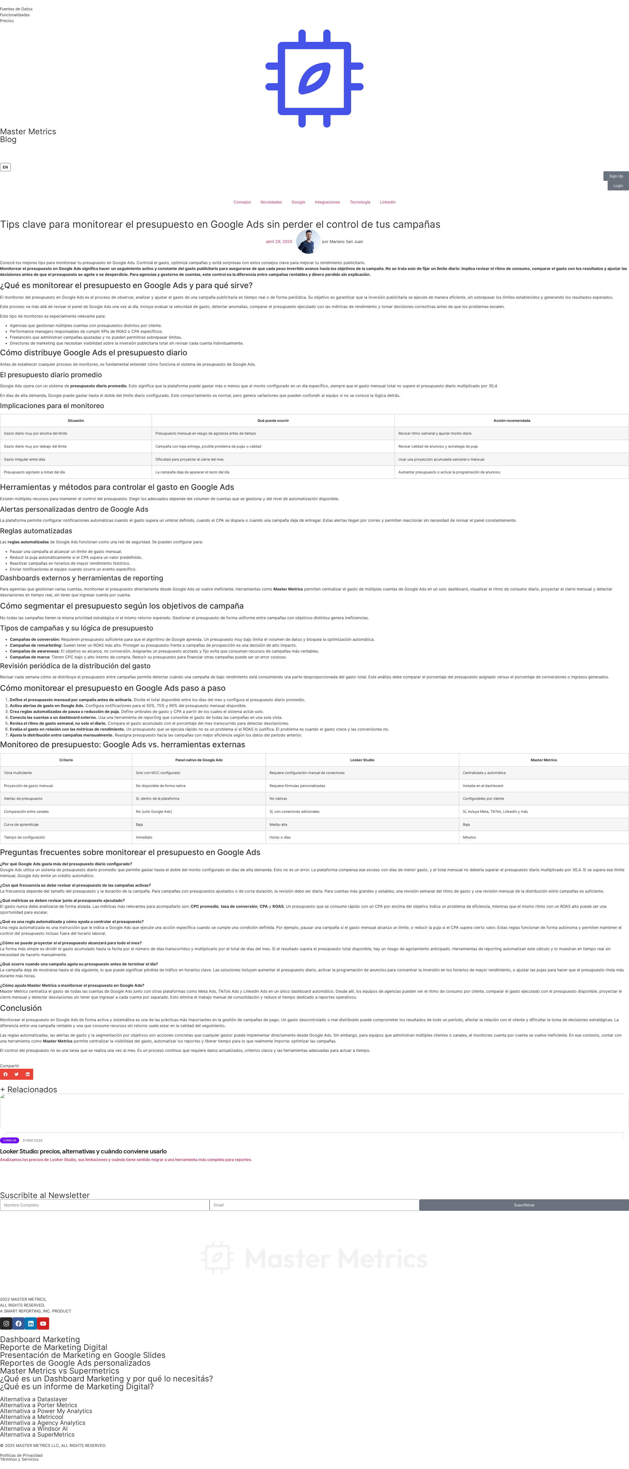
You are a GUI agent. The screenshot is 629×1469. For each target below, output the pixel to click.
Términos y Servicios (19, 1459)
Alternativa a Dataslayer (34, 1399)
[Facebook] (18, 1323)
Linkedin (388, 202)
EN (5, 167)
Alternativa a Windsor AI (34, 1428)
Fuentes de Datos (16, 8)
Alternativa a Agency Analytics (43, 1422)
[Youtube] (43, 1323)
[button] (5, 1074)
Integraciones (327, 202)
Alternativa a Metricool (31, 1416)
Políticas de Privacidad (21, 1455)
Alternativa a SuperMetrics (37, 1434)
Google (298, 202)
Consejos (242, 202)
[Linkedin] (31, 1323)
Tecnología (360, 202)
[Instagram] (6, 1323)
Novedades (271, 202)
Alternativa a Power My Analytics (46, 1411)
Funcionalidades (15, 14)
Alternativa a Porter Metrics (38, 1405)
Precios (7, 20)
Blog (8, 139)
